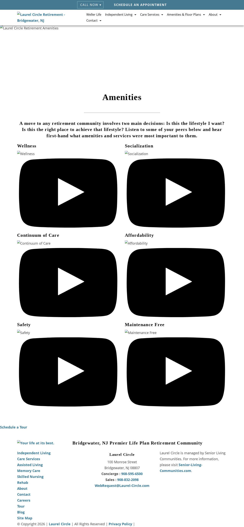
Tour (21, 506)
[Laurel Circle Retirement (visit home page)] (51, 17)
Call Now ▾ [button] (90, 5)
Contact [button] (92, 20)
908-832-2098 (128, 479)
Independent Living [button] (118, 14)
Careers (23, 500)
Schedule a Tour (13, 427)
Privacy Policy (120, 524)
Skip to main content (223, 31)
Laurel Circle (60, 524)
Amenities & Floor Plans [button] (184, 14)
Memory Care (28, 470)
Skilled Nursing (30, 476)
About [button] (213, 14)
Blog (21, 512)
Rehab (22, 482)
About (22, 488)
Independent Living (34, 453)
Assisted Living (30, 464)
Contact (23, 494)
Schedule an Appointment (140, 5)
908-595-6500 (132, 473)
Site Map (24, 518)
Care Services (28, 459)
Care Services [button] (149, 14)
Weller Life (93, 14)
